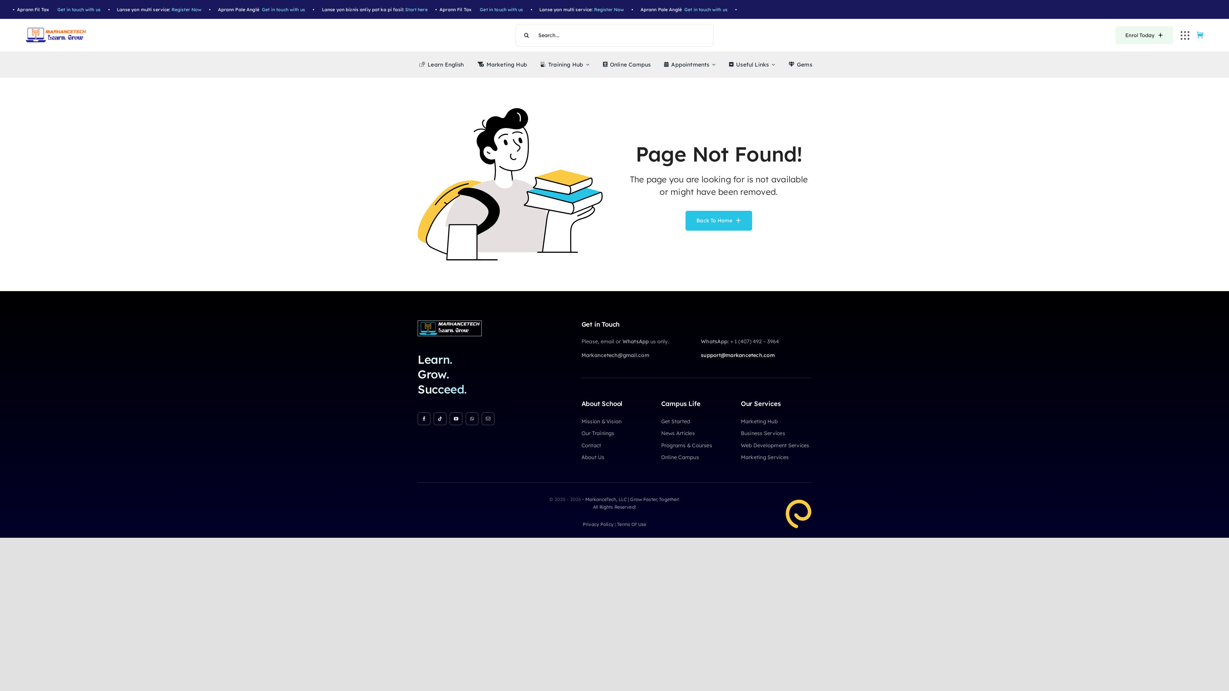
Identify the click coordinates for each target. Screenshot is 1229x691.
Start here (397, 9)
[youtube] (456, 418)
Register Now (167, 9)
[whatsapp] (472, 418)
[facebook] (424, 418)
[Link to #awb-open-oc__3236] (1185, 35)
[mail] (488, 418)
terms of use (631, 524)
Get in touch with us (60, 9)
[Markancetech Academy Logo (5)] (56, 30)
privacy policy (598, 524)
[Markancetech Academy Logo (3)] (449, 323)
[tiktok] (440, 418)
